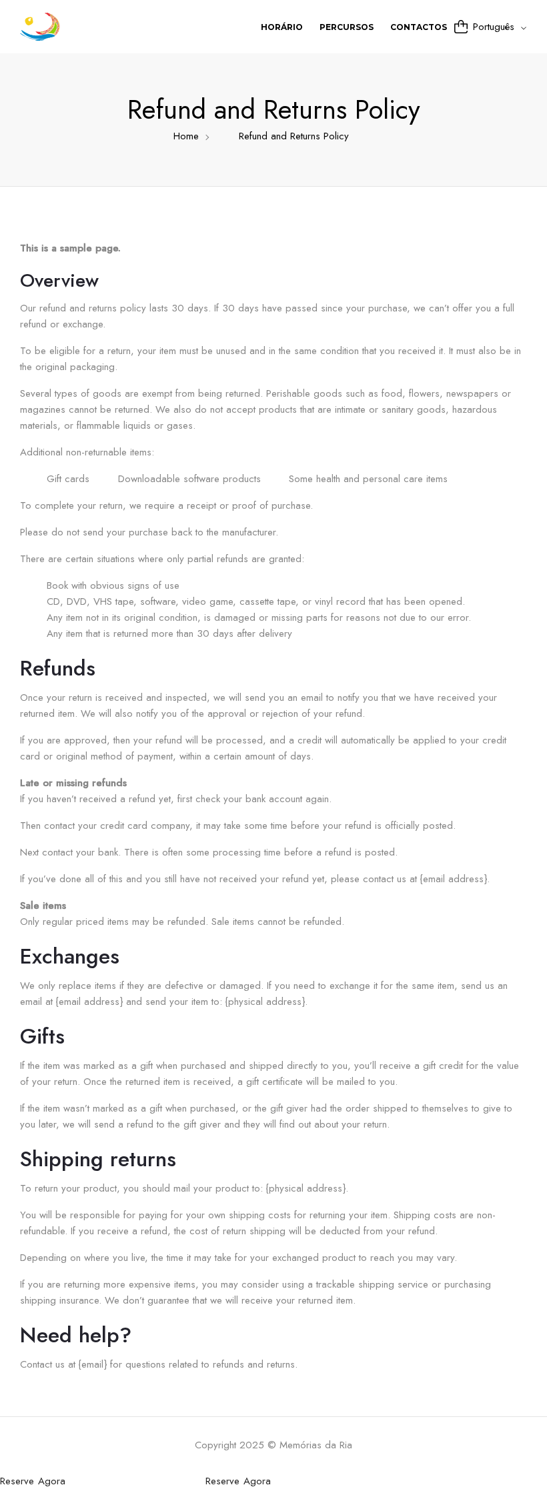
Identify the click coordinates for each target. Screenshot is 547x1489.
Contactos (418, 27)
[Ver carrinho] (461, 26)
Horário (282, 27)
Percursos (347, 27)
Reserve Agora (32, 1481)
